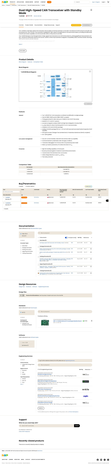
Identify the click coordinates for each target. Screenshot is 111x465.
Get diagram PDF (88, 103)
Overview (21, 25)
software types (34, 337)
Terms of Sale (14, 463)
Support (58, 25)
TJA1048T (7, 197)
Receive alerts (37, 16)
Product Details (29, 25)
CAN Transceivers (22, 5)
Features (30, 62)
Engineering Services (43, 286)
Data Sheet (7, 199)
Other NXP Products (24, 431)
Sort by (80, 237)
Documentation (38, 25)
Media (22, 459)
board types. (34, 308)
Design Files (22, 286)
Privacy (3, 463)
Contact (27, 459)
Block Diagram (22, 62)
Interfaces (14, 5)
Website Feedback (26, 463)
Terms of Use (7, 463)
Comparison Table (38, 62)
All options (24, 197)
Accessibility (19, 463)
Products (8, 5)
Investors (17, 459)
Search (77, 425)
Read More (40, 450)
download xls (88, 186)
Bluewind (41, 397)
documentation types (36, 228)
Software (34, 286)
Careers (11, 459)
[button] (103, 2)
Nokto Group (42, 390)
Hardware (28, 286)
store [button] (49, 2)
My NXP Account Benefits (38, 459)
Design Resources (48, 25)
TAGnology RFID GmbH (44, 375)
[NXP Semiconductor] (5, 2)
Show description (7, 194)
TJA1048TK (7, 203)
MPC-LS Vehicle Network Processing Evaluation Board (67, 321)
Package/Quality (87, 25)
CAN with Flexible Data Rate (33, 5)
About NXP (5, 459)
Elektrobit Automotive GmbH (45, 382)
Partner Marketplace (73, 411)
